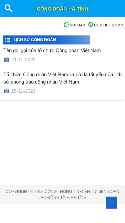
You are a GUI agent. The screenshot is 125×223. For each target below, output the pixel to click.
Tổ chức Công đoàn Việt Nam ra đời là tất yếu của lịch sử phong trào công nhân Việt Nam (62, 78)
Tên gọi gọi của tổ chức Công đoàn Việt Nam (52, 50)
